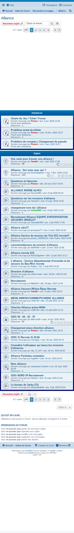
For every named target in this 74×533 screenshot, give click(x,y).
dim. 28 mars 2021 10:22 (51, 330)
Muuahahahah (37, 387)
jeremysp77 (36, 230)
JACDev (53, 453)
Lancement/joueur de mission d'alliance (34, 245)
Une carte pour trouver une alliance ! (32, 158)
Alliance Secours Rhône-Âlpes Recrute (33, 288)
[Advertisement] (37, 72)
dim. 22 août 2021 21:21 (52, 310)
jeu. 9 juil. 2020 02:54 (55, 387)
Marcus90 (35, 319)
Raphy (34, 266)
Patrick (34, 378)
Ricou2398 (36, 193)
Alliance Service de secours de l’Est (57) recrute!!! (40, 235)
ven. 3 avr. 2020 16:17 (50, 144)
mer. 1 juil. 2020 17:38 (50, 161)
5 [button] (48, 30)
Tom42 (34, 161)
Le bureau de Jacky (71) (25, 384)
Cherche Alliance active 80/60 (28, 307)
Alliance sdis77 (20, 227)
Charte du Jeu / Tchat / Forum (28, 118)
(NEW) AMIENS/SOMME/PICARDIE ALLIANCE (37, 298)
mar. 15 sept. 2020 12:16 (51, 378)
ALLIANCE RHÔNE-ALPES (26, 190)
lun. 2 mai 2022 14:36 (49, 266)
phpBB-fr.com (33, 453)
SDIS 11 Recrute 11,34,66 (25, 337)
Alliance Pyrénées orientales (27, 355)
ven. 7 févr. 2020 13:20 (57, 173)
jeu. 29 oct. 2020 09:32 (54, 351)
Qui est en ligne (10, 415)
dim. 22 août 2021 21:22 (52, 301)
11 (66, 176)
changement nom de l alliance (28, 207)
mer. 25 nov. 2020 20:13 (53, 340)
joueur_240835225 (39, 238)
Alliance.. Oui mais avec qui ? (28, 170)
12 (70, 176)
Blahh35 (34, 283)
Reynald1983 (37, 222)
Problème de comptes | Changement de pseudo (39, 141)
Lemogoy (35, 340)
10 (62, 176)
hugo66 (34, 358)
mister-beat (36, 274)
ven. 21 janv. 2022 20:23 (51, 291)
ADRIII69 (35, 247)
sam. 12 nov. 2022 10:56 (53, 247)
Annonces (26, 123)
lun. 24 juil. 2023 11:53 (53, 210)
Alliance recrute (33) (22, 252)
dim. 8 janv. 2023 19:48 (60, 238)
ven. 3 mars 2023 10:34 (55, 230)
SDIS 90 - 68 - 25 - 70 (23, 316)
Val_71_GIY (36, 351)
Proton (34, 121)
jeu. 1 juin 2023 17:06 (55, 222)
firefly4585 (36, 210)
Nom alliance (18, 363)
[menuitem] (10, 5)
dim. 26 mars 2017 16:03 (51, 184)
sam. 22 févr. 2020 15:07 (51, 132)
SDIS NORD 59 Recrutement (27, 375)
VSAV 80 (35, 301)
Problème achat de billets (26, 130)
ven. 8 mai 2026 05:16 (53, 193)
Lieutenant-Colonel (39, 366)
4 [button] (44, 30)
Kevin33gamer (37, 173)
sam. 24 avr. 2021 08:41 (54, 319)
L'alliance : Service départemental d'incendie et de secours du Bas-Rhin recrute (40, 262)
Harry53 (35, 201)
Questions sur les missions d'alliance (33, 198)
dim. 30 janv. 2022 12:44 (52, 283)
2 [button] (35, 30)
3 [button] (40, 30)
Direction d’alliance (22, 271)
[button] (26, 30)
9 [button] (55, 30)
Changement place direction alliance (32, 328)
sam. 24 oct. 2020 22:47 (51, 358)
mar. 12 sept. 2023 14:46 (52, 201)
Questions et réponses (24, 181)
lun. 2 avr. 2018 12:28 (50, 121)
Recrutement (18, 280)
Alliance (7, 18)
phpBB (28, 451)
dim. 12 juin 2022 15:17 (57, 255)
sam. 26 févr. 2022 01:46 (55, 274)
